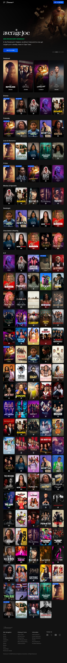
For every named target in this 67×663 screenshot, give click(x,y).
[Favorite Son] (58, 354)
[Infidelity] (9, 427)
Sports (4, 643)
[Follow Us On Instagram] (60, 635)
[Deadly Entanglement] (45, 336)
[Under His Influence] (33, 609)
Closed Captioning (36, 636)
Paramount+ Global (7, 650)
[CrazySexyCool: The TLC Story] (58, 318)
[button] (4, 2)
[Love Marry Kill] (45, 445)
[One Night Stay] (33, 518)
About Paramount (36, 641)
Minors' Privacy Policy (22, 641)
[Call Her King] (58, 299)
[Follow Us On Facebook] (47, 635)
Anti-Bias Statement (36, 643)
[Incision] (58, 409)
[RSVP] (21, 536)
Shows (4, 636)
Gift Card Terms (21, 636)
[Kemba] (21, 427)
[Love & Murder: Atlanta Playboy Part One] (21, 445)
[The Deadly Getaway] (58, 336)
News (4, 647)
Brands (4, 645)
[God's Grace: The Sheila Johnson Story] (33, 391)
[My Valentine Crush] (21, 500)
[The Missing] (9, 482)
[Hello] (58, 391)
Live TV (5, 641)
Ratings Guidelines (36, 638)
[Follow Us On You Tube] (56, 635)
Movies (4, 638)
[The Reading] (33, 536)
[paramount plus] (10, 2)
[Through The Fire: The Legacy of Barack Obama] (21, 591)
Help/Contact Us (35, 634)
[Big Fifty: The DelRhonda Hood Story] (21, 263)
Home (4, 634)
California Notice (21, 643)
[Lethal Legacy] (45, 427)
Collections (5, 639)
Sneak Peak (5, 648)
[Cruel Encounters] (9, 336)
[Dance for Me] (21, 336)
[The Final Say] (9, 372)
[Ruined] (33, 555)
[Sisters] (33, 573)
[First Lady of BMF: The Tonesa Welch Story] (33, 372)
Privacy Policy (21, 638)
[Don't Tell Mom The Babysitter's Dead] (21, 354)
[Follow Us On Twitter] (51, 635)
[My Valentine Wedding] (33, 500)
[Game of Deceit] (9, 391)
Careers (34, 639)
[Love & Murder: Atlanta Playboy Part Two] (33, 445)
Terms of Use (21, 634)
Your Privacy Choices (22, 639)
